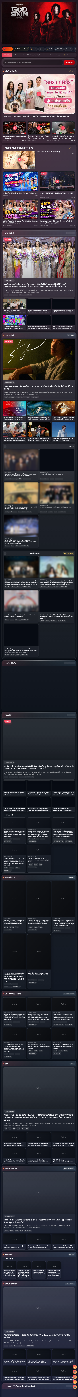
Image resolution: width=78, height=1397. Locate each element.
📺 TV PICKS (58, 49)
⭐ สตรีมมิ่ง (49, 49)
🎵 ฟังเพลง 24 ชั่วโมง (21, 49)
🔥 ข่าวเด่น (34, 49)
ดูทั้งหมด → (72, 71)
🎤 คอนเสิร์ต (68, 49)
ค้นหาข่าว (69, 63)
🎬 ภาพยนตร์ (8, 49)
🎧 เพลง (41, 49)
